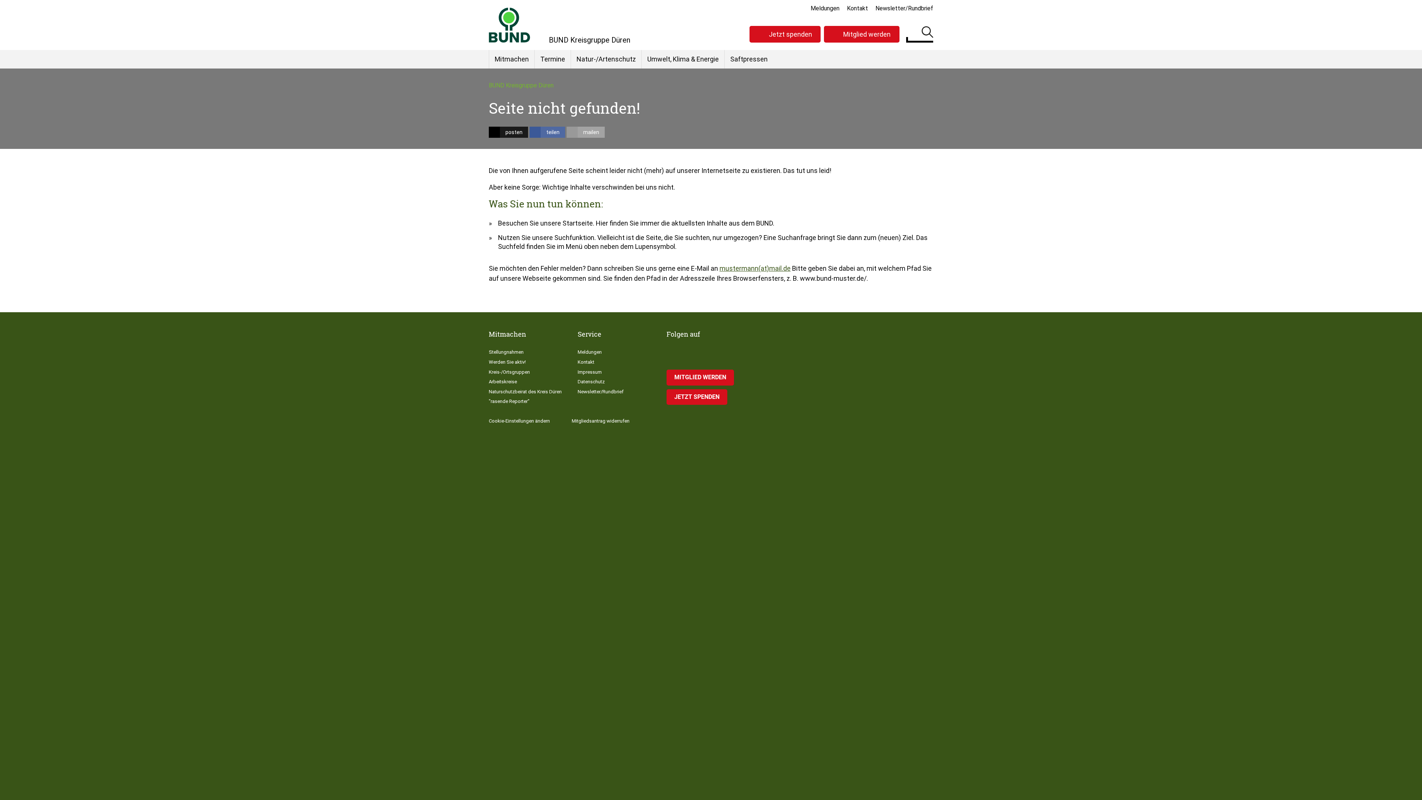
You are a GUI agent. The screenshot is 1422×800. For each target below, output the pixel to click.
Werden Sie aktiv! (507, 362)
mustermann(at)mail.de (755, 268)
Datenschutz (591, 381)
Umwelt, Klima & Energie (683, 59)
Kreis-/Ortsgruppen (509, 372)
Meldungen (825, 8)
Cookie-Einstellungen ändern (519, 421)
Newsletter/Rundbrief (904, 8)
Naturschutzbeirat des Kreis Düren (525, 391)
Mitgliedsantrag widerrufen (601, 421)
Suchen (927, 33)
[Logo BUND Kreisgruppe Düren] (509, 25)
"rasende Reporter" (509, 401)
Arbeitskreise (503, 381)
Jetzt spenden (790, 34)
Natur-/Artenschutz (606, 59)
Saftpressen (749, 59)
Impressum (590, 372)
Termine (552, 59)
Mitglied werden (867, 34)
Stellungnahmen (506, 352)
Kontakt (857, 8)
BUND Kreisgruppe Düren (521, 85)
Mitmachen (512, 59)
